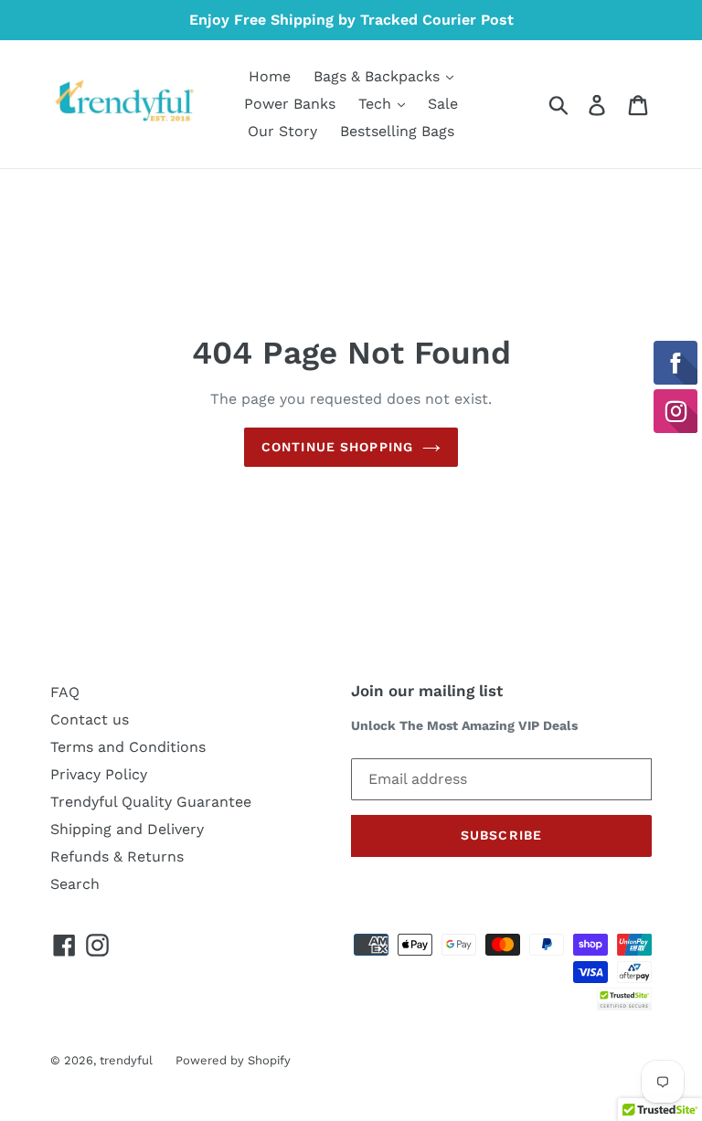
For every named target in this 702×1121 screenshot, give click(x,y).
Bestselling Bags (397, 131)
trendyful (126, 1060)
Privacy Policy (98, 774)
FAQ (65, 692)
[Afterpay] (634, 970)
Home (270, 76)
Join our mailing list (427, 691)
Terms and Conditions (128, 747)
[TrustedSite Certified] (624, 999)
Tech (377, 103)
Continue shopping (337, 446)
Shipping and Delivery (127, 829)
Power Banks (289, 103)
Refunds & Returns (117, 856)
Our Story (282, 131)
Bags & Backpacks (379, 76)
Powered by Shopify (233, 1060)
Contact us (89, 719)
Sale (443, 103)
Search (75, 884)
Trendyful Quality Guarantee (150, 801)
